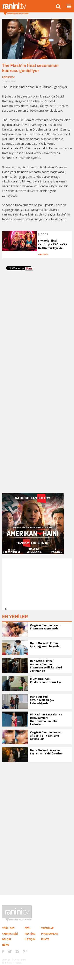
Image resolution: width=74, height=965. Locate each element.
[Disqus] (37, 330)
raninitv (8, 77)
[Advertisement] (38, 584)
